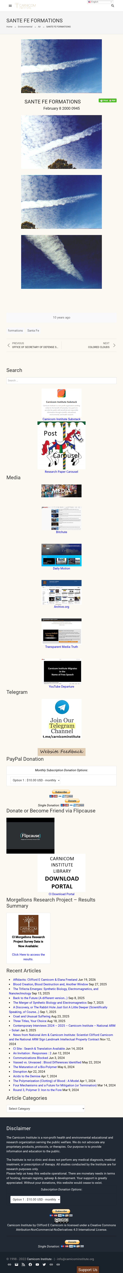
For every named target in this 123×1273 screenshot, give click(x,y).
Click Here (19, 954)
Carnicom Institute (39, 1259)
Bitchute (61, 532)
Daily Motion (61, 568)
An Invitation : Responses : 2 (32, 1053)
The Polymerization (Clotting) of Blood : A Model (46, 1081)
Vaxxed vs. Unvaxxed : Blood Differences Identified (47, 1062)
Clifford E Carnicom (50, 1225)
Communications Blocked (30, 1058)
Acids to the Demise (26, 1076)
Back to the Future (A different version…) (40, 998)
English (94, 2)
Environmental (25, 26)
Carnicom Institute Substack (62, 419)
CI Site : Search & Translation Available (39, 1048)
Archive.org (61, 607)
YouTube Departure (61, 686)
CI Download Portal (61, 894)
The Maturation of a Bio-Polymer (35, 1067)
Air (39, 26)
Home (9, 26)
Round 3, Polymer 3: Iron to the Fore (37, 1090)
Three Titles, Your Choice (29, 1021)
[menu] (10, 6)
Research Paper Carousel (61, 472)
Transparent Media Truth (61, 647)
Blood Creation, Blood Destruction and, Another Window (50, 984)
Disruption (20, 1071)
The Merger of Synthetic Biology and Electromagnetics (50, 1002)
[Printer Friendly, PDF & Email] (108, 100)
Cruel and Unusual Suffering (31, 1016)
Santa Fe (33, 330)
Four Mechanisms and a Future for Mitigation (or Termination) (55, 1085)
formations (15, 330)
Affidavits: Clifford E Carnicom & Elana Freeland (45, 979)
